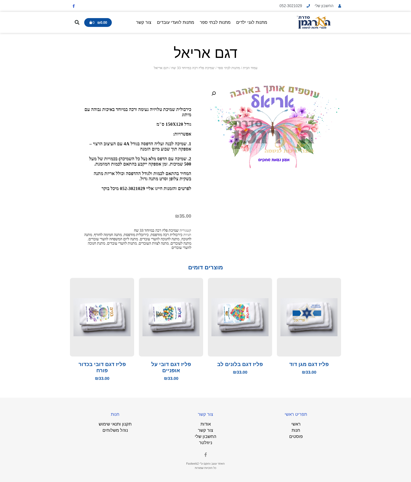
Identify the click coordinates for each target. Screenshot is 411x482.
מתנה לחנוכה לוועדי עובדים (159, 239)
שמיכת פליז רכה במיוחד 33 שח (193, 68)
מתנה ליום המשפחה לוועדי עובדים (113, 239)
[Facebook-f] (73, 6)
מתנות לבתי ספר (215, 22)
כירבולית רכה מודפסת (166, 235)
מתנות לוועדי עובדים (175, 22)
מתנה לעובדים (181, 243)
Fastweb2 (192, 463)
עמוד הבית (250, 68)
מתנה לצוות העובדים (154, 243)
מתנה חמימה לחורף (108, 235)
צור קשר (143, 22)
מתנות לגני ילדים (251, 22)
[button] (77, 22)
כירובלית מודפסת (136, 235)
